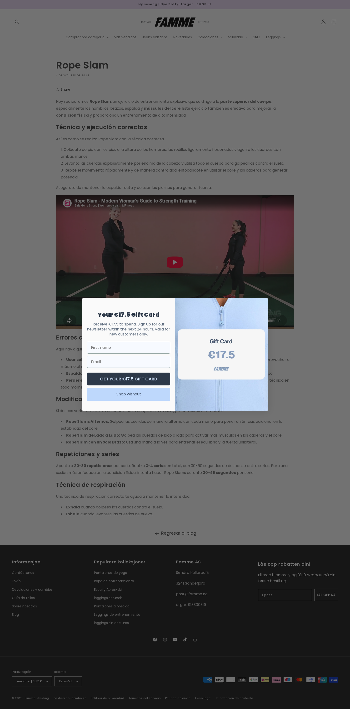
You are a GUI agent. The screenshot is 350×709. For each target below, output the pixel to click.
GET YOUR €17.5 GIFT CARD (128, 379)
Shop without (128, 394)
